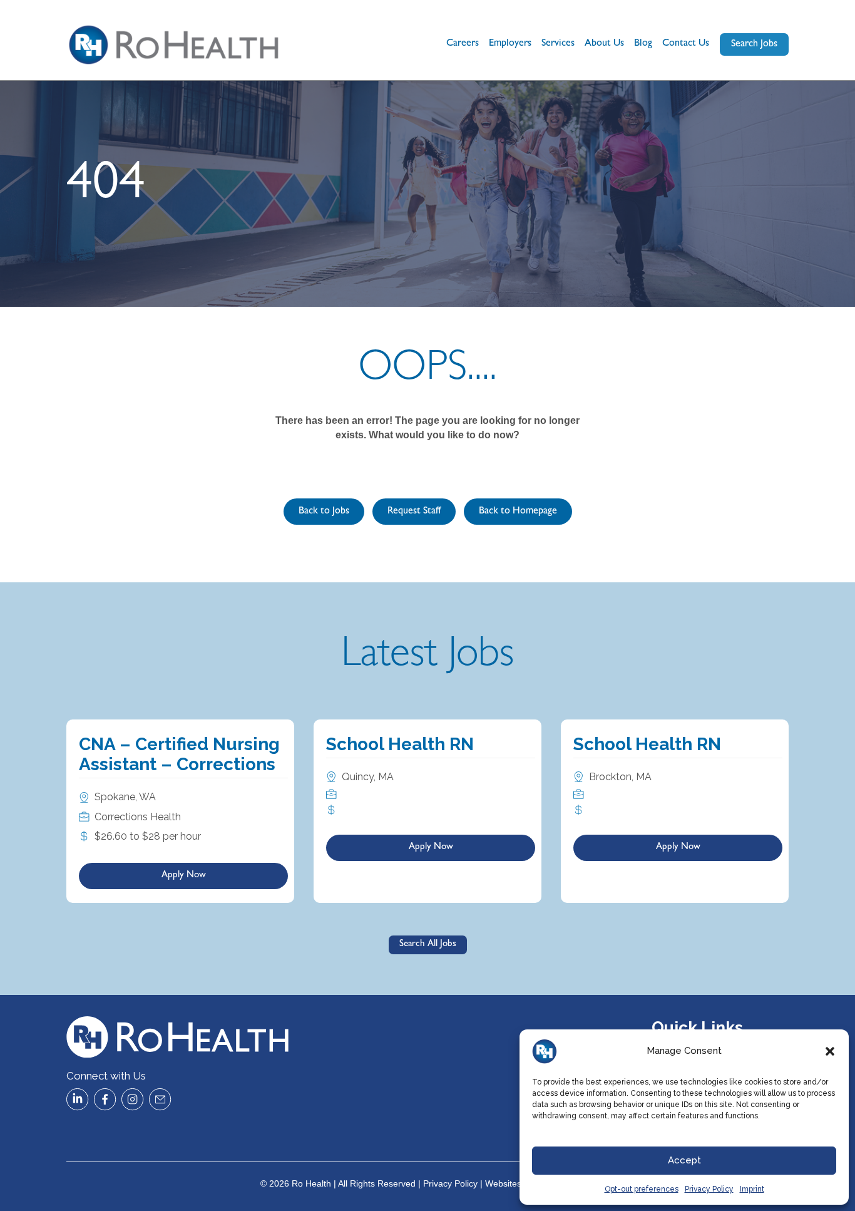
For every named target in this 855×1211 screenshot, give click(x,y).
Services (558, 44)
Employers (510, 44)
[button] (830, 1051)
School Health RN (400, 744)
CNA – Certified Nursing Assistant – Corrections (179, 754)
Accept (684, 1160)
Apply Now (183, 875)
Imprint (752, 1189)
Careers (462, 44)
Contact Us (685, 44)
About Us (604, 44)
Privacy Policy (709, 1189)
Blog (643, 44)
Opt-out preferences (641, 1189)
